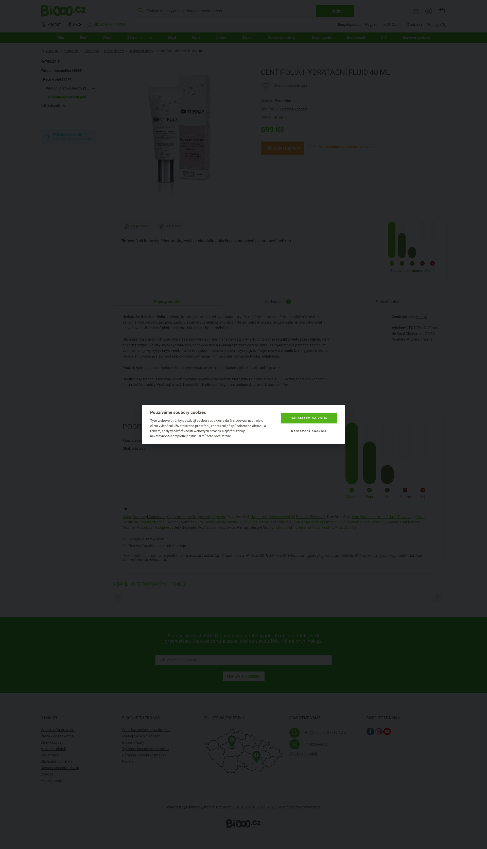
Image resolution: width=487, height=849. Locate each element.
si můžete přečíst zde (214, 436)
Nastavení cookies (309, 431)
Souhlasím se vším (309, 418)
